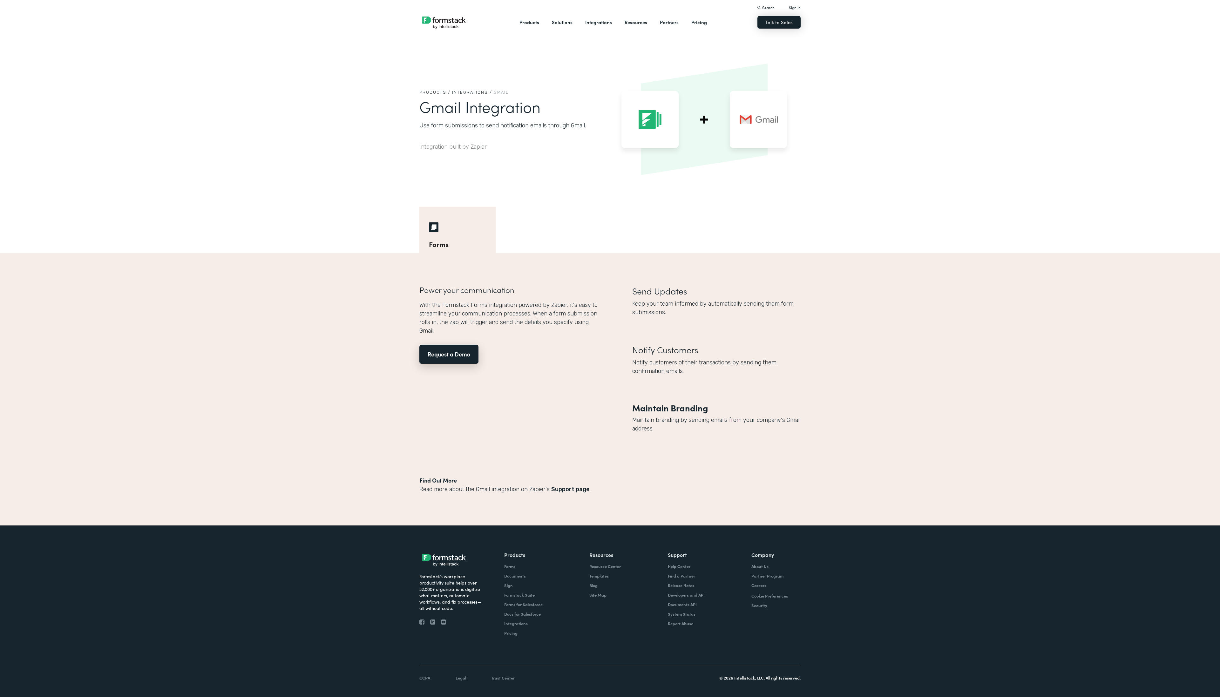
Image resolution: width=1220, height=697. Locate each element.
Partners (669, 22)
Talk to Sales (779, 22)
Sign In (795, 7)
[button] (529, 22)
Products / (435, 92)
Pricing (699, 22)
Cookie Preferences (769, 596)
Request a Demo (449, 354)
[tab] (457, 230)
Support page (570, 489)
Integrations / (472, 92)
